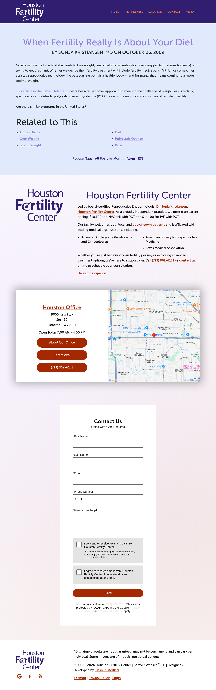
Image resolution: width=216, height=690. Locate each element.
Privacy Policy (99, 678)
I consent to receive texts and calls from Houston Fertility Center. (111, 550)
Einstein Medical (107, 670)
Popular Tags (82, 158)
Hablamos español (91, 273)
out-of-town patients (149, 224)
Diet (118, 132)
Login (116, 678)
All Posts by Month (109, 158)
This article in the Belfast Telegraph (42, 91)
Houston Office (62, 307)
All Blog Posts (30, 132)
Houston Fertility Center (95, 211)
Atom (131, 158)
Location (155, 11)
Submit (108, 593)
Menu (190, 11)
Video (115, 11)
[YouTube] (41, 677)
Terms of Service (111, 611)
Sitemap (80, 678)
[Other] (20, 677)
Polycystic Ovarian (129, 138)
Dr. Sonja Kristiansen (171, 206)
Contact (173, 11)
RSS (140, 158)
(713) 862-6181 (163, 260)
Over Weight (29, 138)
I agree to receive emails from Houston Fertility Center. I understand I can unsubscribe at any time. (108, 574)
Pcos (118, 145)
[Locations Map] (154, 336)
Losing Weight (30, 145)
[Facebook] (30, 677)
